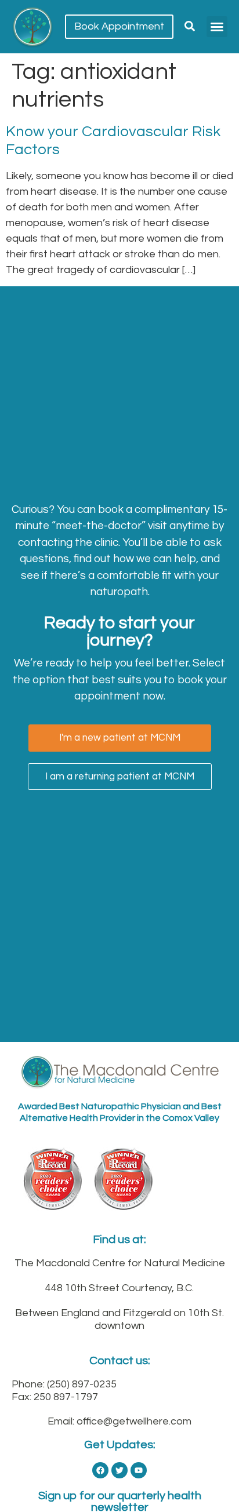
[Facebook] (100, 1470)
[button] (217, 26)
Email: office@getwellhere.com (119, 1421)
